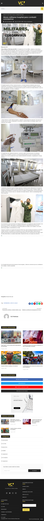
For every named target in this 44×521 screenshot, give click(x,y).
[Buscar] (42, 8)
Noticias (10, 14)
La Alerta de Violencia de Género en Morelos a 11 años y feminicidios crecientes (33, 346)
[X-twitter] (13, 493)
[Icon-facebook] (7, 493)
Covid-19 (5, 14)
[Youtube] (10, 493)
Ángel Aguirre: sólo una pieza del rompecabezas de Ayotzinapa (15, 420)
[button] (2, 3)
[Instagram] (16, 493)
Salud (13, 14)
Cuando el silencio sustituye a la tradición (9, 366)
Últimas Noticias (20, 14)
